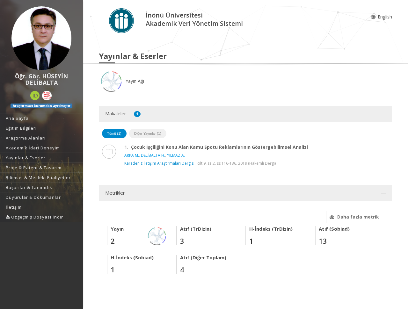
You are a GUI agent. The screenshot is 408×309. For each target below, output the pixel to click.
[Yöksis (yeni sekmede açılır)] (47, 95)
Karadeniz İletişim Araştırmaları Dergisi (159, 163)
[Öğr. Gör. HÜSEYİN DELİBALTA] (41, 38)
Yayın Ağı (134, 81)
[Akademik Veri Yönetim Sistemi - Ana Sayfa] (122, 20)
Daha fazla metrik (358, 217)
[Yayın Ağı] (157, 236)
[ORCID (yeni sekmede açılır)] (35, 95)
